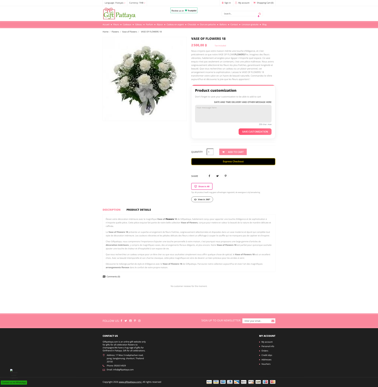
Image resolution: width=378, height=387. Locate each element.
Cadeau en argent (175, 24)
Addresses (266, 359)
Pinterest (225, 176)
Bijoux (160, 24)
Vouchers (266, 364)
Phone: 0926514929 (116, 365)
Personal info (267, 346)
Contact (234, 24)
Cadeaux (127, 24)
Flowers (170, 219)
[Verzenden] (259, 13)
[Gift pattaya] (121, 320)
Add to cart (235, 152)
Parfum (149, 24)
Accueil (106, 24)
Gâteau (138, 24)
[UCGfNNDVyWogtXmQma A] (130, 320)
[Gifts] (139, 320)
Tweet (217, 176)
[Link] (132, 14)
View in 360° (204, 199)
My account (267, 335)
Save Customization (255, 131)
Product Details (138, 210)
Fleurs (116, 24)
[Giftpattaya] (134, 320)
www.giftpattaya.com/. (130, 382)
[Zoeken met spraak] (258, 16)
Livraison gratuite (250, 24)
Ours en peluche (208, 24)
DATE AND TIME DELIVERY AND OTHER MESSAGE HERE (243, 102)
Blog (264, 24)
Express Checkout (233, 161)
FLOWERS (240, 54)
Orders (264, 350)
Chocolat (192, 24)
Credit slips (266, 355)
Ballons (223, 24)
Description (111, 210)
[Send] (14, 374)
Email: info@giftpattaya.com (120, 369)
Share (209, 176)
